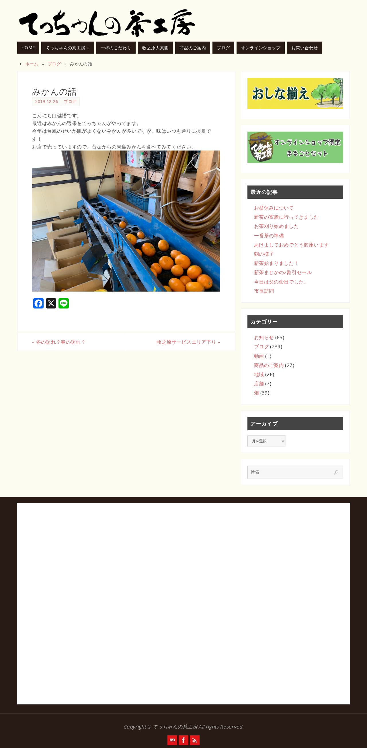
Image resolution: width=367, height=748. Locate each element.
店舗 (259, 383)
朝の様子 (264, 254)
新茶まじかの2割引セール (283, 272)
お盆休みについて (274, 207)
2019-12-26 (46, 101)
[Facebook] (183, 740)
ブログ (54, 64)
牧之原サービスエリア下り (188, 342)
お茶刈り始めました (276, 226)
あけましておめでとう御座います (291, 244)
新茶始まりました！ (276, 263)
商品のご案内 (269, 365)
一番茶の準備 (269, 235)
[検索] (336, 472)
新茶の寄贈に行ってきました (286, 217)
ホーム (31, 64)
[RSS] (195, 740)
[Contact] (172, 740)
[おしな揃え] (295, 93)
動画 (259, 356)
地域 (259, 374)
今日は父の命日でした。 (281, 281)
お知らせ (264, 337)
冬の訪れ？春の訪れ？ (59, 342)
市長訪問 (264, 291)
